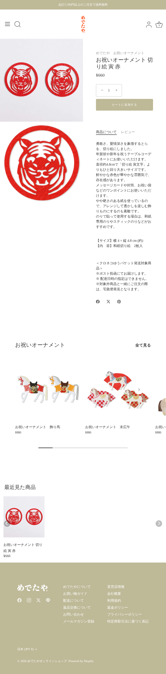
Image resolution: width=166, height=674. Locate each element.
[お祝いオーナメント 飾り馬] (48, 389)
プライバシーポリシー (124, 614)
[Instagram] (29, 599)
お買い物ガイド (75, 593)
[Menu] (7, 24)
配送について (73, 600)
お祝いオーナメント (40, 345)
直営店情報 (115, 587)
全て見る (143, 345)
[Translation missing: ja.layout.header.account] (148, 24)
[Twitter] (38, 599)
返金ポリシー (117, 607)
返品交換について (77, 607)
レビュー (128, 132)
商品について (106, 132)
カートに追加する (124, 104)
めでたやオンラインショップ (47, 661)
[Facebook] (19, 599)
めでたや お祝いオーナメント (120, 53)
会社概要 (114, 593)
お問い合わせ (73, 614)
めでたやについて (77, 587)
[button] (27, 389)
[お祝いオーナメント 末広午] (118, 389)
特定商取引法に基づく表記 (128, 621)
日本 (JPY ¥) (25, 649)
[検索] (17, 24)
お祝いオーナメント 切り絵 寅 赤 (22, 548)
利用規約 (114, 600)
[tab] (108, 132)
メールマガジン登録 (78, 621)
